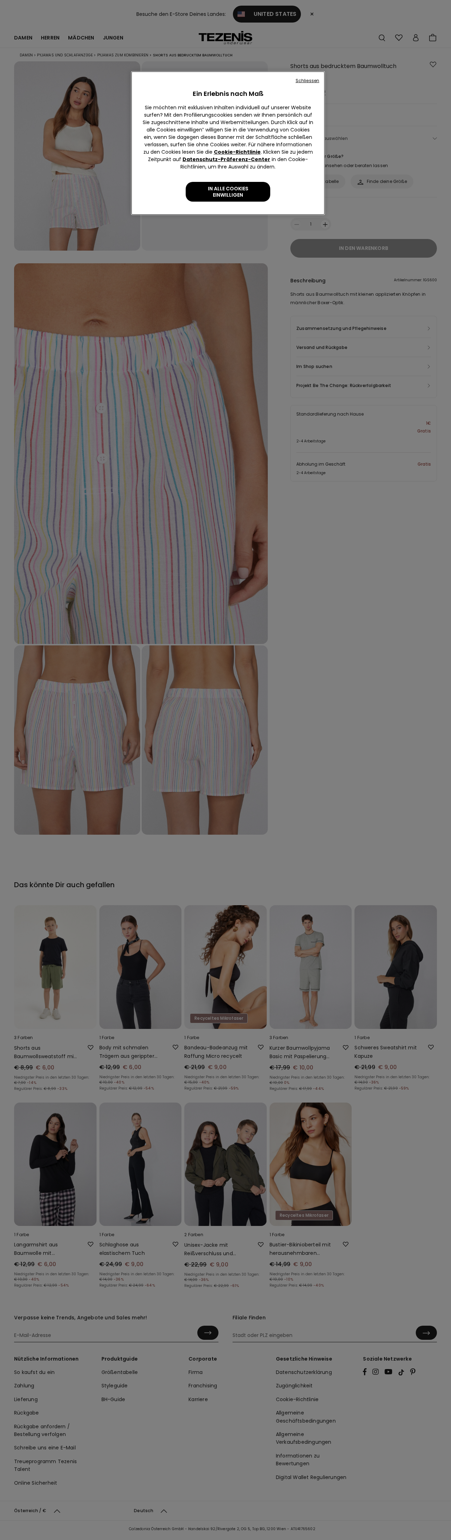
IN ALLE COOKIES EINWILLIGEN (228, 191)
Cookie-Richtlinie (237, 151)
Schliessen (307, 81)
